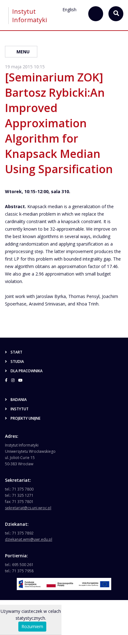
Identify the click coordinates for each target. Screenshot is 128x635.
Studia (17, 361)
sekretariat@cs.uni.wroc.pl (28, 507)
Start (16, 352)
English (69, 9)
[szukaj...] (95, 13)
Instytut (20, 409)
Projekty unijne (25, 418)
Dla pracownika (27, 371)
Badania (19, 399)
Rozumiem (32, 626)
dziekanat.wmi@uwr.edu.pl (28, 539)
